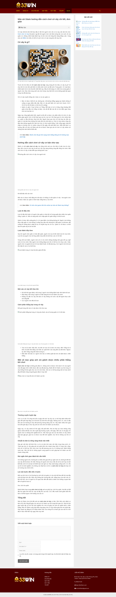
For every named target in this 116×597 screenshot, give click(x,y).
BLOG (68, 10)
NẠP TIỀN (44, 10)
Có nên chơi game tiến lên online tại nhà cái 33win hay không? (49, 205)
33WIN (18, 10)
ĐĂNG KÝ (25, 10)
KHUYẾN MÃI (35, 10)
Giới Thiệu (56, 594)
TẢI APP (61, 10)
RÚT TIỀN (53, 10)
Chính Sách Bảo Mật (63, 594)
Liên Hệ (70, 594)
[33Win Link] (26, 4)
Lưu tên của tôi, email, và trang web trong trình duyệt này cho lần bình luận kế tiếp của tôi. (45, 555)
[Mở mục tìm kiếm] (99, 10)
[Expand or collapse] (69, 27)
